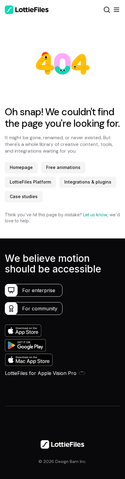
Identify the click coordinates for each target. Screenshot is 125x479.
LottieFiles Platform (30, 181)
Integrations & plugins (87, 181)
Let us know (95, 214)
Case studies (24, 196)
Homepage (21, 167)
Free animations (63, 167)
